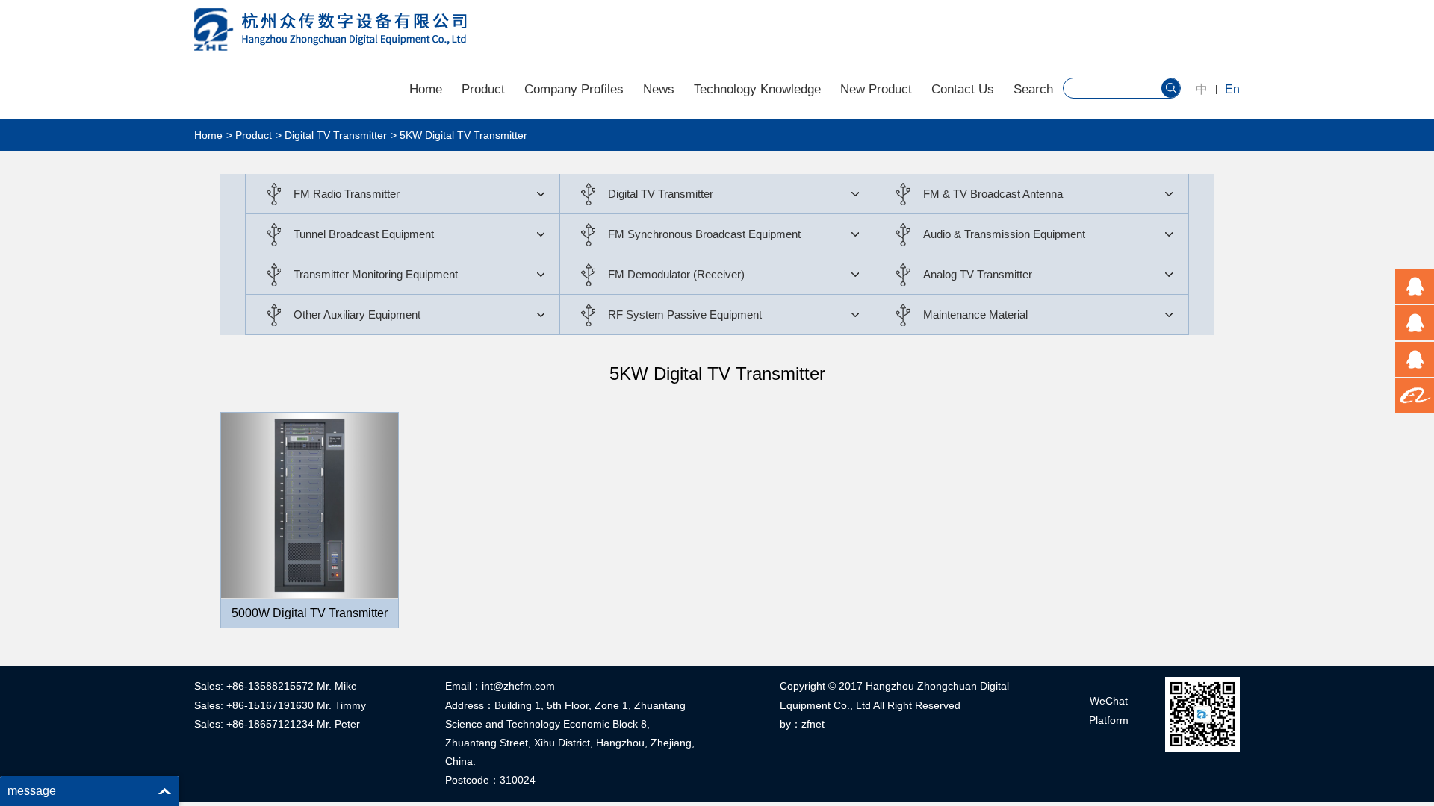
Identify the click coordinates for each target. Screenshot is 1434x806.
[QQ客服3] (1414, 359)
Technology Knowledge (757, 89)
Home (425, 89)
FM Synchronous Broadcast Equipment (704, 234)
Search (1033, 89)
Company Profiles (574, 89)
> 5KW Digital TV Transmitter (459, 135)
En (1232, 89)
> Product (249, 135)
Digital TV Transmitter (660, 193)
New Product (876, 89)
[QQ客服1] (1414, 286)
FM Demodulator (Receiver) (676, 274)
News (658, 89)
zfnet (813, 724)
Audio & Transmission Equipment (1004, 234)
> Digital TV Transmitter (331, 135)
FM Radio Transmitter (347, 193)
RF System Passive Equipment (685, 314)
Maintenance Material (975, 314)
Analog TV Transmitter (977, 274)
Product (483, 89)
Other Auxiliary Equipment (357, 314)
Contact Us (962, 89)
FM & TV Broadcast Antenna (993, 193)
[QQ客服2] (1414, 322)
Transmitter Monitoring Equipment (376, 274)
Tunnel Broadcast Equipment (364, 234)
